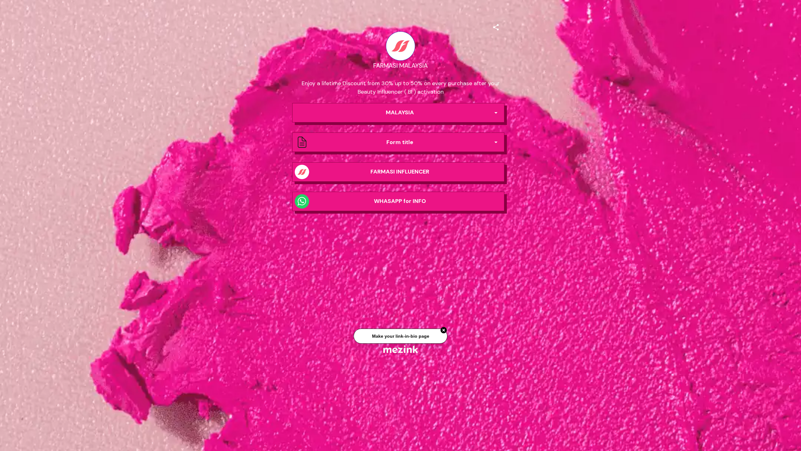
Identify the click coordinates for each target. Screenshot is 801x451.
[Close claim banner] (444, 330)
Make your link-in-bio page (400, 336)
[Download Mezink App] (400, 349)
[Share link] (496, 26)
